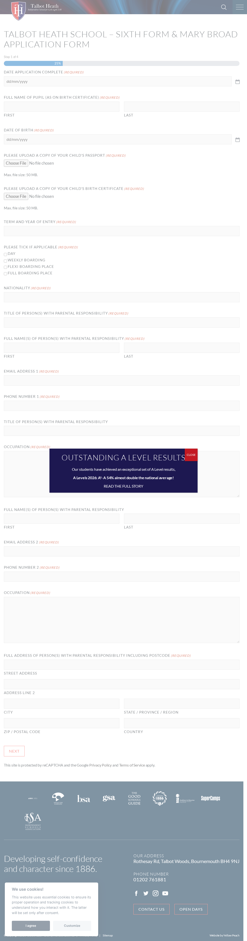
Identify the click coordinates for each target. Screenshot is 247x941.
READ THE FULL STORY (123, 486)
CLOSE (191, 455)
